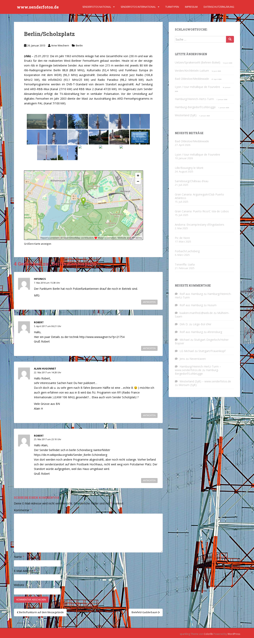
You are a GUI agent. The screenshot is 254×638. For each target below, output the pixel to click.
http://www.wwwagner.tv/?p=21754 (101, 337)
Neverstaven (198, 359)
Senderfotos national (96, 7)
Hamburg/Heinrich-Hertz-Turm (194, 99)
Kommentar (23, 510)
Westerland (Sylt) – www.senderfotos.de (205, 381)
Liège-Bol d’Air (202, 324)
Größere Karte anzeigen (37, 243)
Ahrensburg (214, 332)
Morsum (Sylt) (188, 385)
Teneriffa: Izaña (185, 264)
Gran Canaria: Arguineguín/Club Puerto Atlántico (199, 196)
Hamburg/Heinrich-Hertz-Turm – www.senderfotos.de (198, 368)
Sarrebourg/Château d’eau (191, 181)
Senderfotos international (138, 7)
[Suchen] (230, 39)
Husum (211, 305)
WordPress (234, 634)
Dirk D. (184, 324)
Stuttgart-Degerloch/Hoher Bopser (202, 341)
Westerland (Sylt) (185, 115)
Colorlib (208, 634)
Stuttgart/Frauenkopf (211, 351)
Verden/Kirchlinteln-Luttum (192, 70)
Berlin (79, 45)
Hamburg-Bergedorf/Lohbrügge (195, 107)
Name (19, 557)
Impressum (191, 7)
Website (19, 585)
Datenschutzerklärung (219, 7)
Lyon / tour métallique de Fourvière (197, 87)
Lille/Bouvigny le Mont (189, 168)
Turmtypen (172, 7)
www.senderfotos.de (38, 7)
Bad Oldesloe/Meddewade (192, 79)
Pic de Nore (182, 238)
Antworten (149, 302)
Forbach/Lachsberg (187, 251)
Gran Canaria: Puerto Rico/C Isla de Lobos (202, 211)
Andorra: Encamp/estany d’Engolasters (199, 224)
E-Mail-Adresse (25, 571)
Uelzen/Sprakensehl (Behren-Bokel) (197, 62)
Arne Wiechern (60, 45)
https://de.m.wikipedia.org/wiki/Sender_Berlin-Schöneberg (70, 455)
